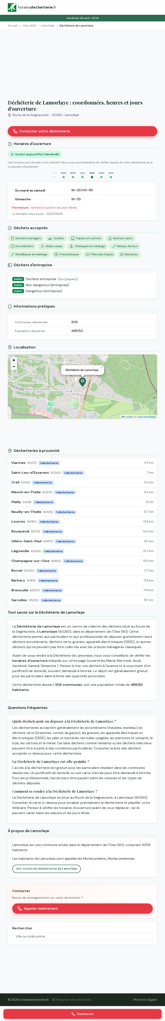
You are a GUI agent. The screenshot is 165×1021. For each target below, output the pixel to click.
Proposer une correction (73, 1000)
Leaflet (128, 417)
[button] (82, 382)
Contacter (85, 1014)
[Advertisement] (82, 62)
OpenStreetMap (147, 417)
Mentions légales (145, 1000)
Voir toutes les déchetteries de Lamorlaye (46, 868)
